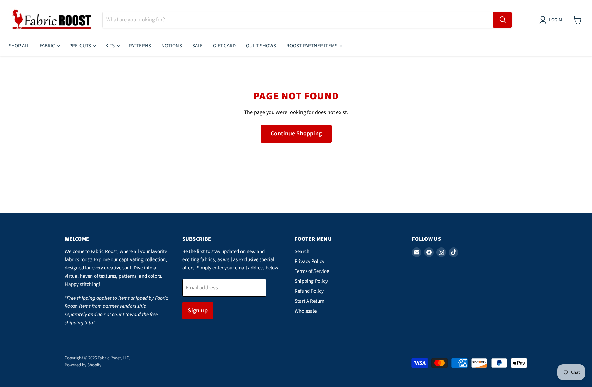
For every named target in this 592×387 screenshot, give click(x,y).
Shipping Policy (311, 281)
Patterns (140, 45)
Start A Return (309, 301)
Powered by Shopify (83, 365)
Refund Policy (309, 291)
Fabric (48, 45)
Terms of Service (312, 271)
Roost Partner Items (312, 45)
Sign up (198, 310)
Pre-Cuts (80, 45)
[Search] (502, 20)
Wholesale (306, 311)
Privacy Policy (309, 261)
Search (302, 251)
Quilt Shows (261, 45)
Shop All (19, 45)
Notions (171, 45)
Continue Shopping (296, 133)
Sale (197, 45)
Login (555, 19)
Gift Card (224, 45)
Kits (110, 45)
